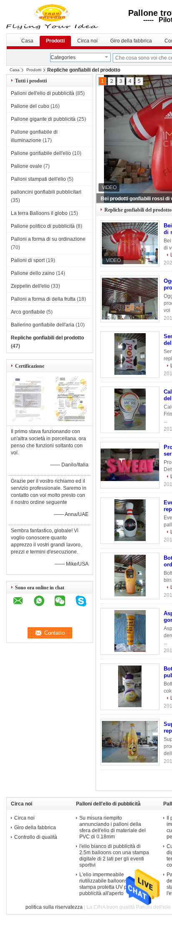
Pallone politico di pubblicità (43, 226)
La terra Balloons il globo (39, 213)
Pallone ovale (26, 166)
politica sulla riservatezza (54, 907)
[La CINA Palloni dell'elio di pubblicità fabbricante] (57, 16)
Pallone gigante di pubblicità (43, 119)
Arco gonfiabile (28, 312)
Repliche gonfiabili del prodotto (47, 338)
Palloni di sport (28, 260)
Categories (63, 57)
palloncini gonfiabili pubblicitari (46, 192)
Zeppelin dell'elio (30, 286)
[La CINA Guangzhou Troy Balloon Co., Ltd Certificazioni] (28, 420)
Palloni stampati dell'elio (38, 179)
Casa (27, 41)
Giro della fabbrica (131, 41)
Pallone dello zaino (33, 273)
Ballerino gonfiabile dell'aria (42, 325)
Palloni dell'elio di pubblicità (42, 93)
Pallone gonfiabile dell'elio (41, 153)
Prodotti (55, 41)
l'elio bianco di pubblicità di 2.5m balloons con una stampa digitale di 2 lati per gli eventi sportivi (114, 855)
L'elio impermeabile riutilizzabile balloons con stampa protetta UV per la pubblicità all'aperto (108, 884)
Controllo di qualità (35, 837)
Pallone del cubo (30, 106)
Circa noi (87, 41)
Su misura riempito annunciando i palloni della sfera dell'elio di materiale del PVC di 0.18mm (112, 827)
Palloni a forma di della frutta (43, 299)
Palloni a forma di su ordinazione (48, 239)
